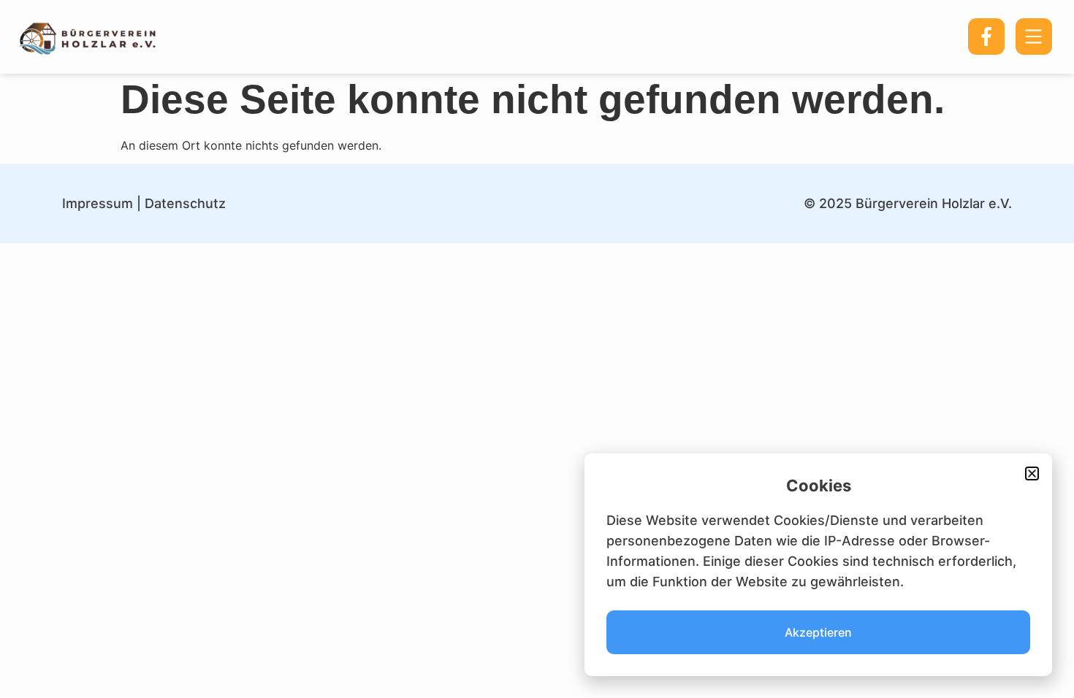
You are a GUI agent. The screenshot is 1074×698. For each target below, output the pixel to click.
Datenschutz (185, 203)
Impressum (97, 203)
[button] (1032, 473)
